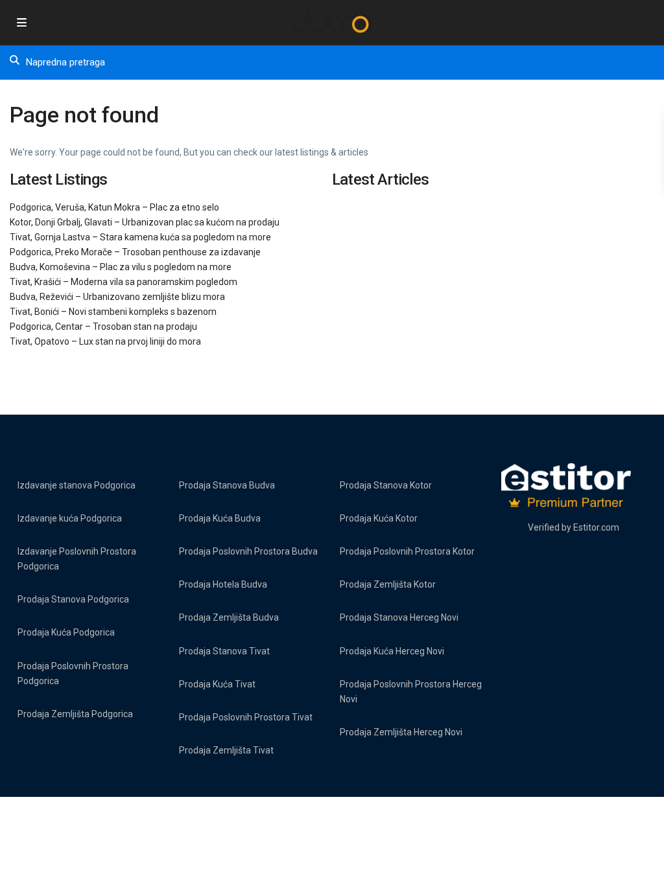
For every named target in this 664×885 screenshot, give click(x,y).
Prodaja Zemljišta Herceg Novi (401, 732)
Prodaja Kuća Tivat (217, 684)
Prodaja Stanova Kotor (386, 485)
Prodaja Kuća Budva (220, 518)
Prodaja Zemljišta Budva (229, 617)
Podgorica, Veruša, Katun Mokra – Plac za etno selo (114, 207)
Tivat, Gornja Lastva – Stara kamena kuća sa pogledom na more (140, 237)
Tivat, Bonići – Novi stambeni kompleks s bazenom (113, 311)
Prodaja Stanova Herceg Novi (399, 617)
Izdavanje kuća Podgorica (70, 518)
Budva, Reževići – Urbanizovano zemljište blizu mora (117, 297)
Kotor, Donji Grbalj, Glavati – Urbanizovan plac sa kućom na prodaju (144, 222)
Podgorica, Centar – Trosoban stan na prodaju (103, 326)
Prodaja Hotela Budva (223, 584)
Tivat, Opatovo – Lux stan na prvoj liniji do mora (105, 341)
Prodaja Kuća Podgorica (66, 632)
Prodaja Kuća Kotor (379, 518)
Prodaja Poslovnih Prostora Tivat (246, 717)
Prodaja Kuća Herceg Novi (392, 651)
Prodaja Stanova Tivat (224, 651)
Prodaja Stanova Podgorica (73, 599)
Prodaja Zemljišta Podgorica (75, 714)
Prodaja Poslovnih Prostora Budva (248, 551)
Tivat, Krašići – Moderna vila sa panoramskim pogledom (123, 282)
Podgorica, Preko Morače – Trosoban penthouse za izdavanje (135, 252)
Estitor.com (596, 527)
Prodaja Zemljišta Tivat (226, 750)
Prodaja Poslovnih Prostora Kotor (407, 551)
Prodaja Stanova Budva (227, 485)
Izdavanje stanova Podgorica (77, 485)
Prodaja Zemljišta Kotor (388, 584)
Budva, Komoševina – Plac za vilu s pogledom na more (120, 267)
